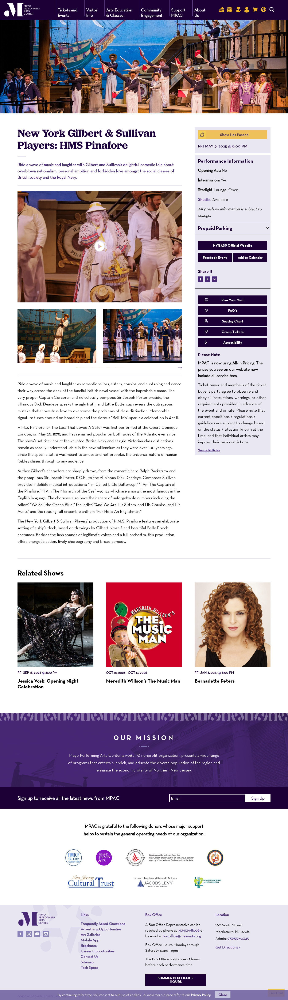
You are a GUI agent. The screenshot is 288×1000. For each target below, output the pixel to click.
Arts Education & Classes (119, 12)
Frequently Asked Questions (103, 923)
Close (222, 994)
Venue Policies (209, 450)
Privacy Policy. (201, 995)
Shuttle (204, 199)
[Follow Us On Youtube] (37, 934)
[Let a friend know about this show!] (214, 279)
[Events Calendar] (229, 10)
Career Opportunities (97, 951)
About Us (199, 12)
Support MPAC (178, 12)
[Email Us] (46, 934)
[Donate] (238, 10)
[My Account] (246, 10)
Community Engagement (151, 12)
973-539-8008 (188, 930)
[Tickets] (221, 10)
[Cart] (255, 10)
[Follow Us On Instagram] (29, 934)
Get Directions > (227, 947)
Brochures (89, 945)
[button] (233, 160)
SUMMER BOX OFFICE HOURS (176, 980)
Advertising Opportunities (101, 929)
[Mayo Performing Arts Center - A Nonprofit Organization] (36, 919)
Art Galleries (90, 934)
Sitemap (87, 962)
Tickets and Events (67, 12)
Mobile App (90, 940)
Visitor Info (91, 12)
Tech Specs (89, 967)
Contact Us (89, 956)
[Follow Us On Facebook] (20, 934)
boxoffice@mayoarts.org (182, 935)
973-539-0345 (238, 938)
